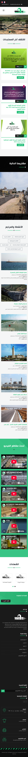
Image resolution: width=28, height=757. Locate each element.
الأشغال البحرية (7, 236)
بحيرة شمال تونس (22, 333)
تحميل (24, 646)
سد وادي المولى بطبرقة (20, 304)
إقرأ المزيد (20, 77)
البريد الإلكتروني (22, 655)
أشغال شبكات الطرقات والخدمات (19, 245)
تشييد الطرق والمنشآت (19, 236)
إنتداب (24, 643)
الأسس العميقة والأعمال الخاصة (14, 249)
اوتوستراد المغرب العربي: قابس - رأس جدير (15, 424)
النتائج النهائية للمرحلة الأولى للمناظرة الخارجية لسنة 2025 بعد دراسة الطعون (15, 107)
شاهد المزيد (6, 601)
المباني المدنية (5, 245)
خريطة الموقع (22, 649)
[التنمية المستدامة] (7, 577)
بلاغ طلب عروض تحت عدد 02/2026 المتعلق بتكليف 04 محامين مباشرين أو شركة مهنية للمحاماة (14, 72)
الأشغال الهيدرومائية (14, 240)
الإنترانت (24, 652)
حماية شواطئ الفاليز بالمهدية (18, 272)
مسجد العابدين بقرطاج (21, 363)
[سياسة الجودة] (21, 577)
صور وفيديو (23, 639)
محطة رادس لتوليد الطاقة (20, 394)
